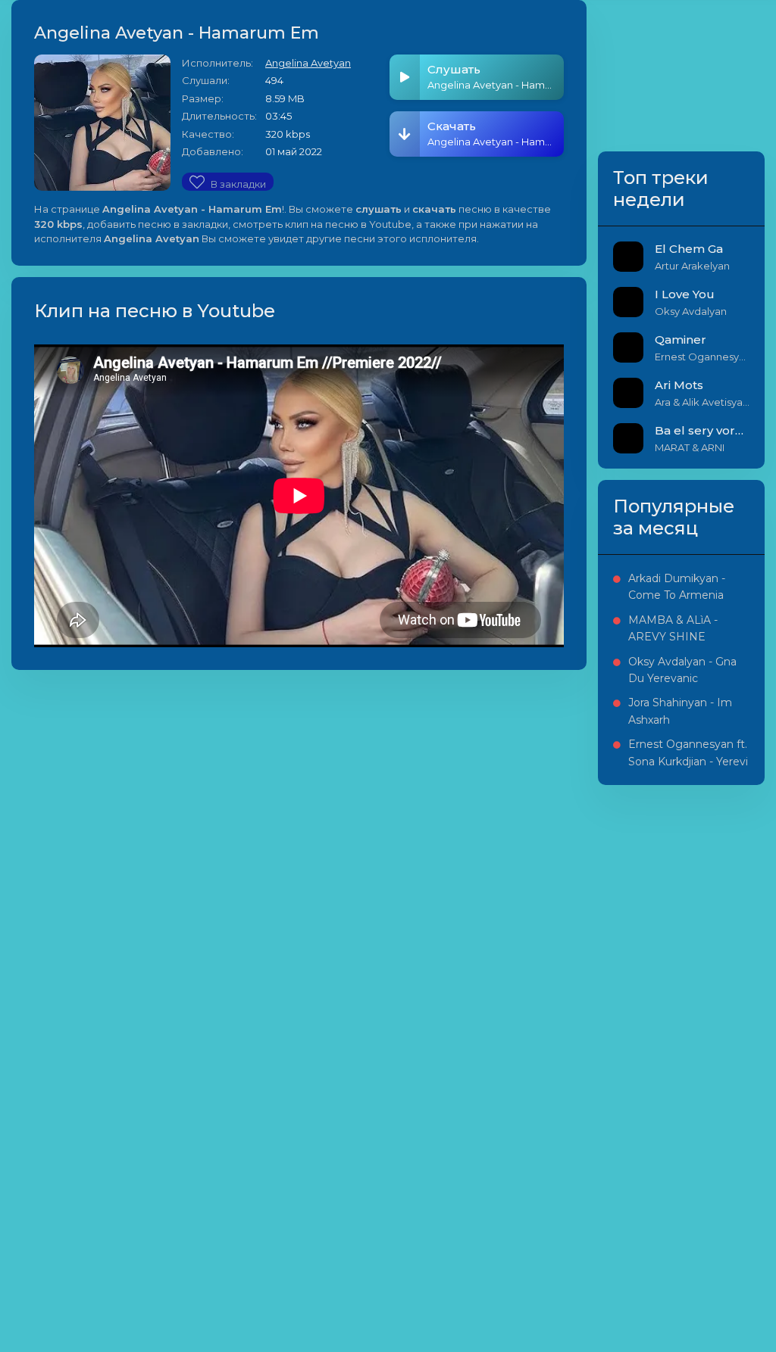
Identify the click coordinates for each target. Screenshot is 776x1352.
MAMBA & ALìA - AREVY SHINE (673, 628)
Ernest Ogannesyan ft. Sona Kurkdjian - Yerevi (688, 752)
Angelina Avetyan (308, 63)
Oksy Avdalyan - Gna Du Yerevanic (682, 670)
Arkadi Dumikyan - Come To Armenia (676, 587)
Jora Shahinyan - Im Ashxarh (680, 711)
